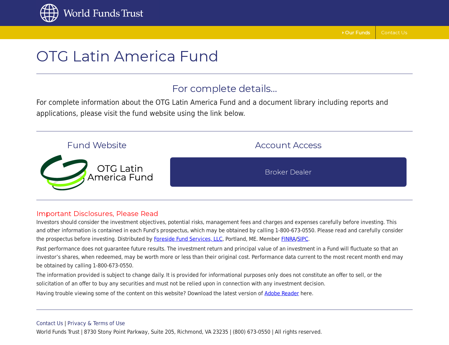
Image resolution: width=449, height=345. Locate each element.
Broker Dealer (288, 172)
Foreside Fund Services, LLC (188, 239)
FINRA (288, 239)
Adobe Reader (282, 293)
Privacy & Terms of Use (96, 323)
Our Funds (357, 32)
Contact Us (394, 32)
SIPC (302, 239)
